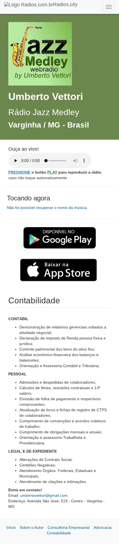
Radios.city (65, 4)
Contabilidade (59, 533)
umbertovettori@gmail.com (44, 495)
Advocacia (103, 527)
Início (11, 527)
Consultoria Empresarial (69, 527)
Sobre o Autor (32, 527)
